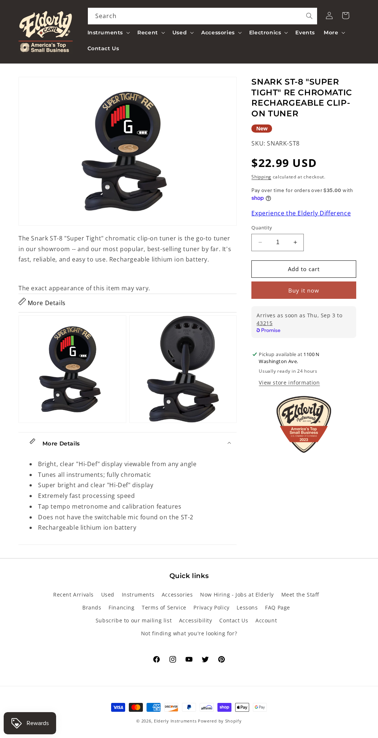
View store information (289, 382)
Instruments (138, 594)
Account (266, 620)
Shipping (261, 177)
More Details (46, 303)
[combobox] (202, 16)
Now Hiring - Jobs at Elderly (237, 594)
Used (107, 594)
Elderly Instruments (175, 721)
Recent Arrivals (73, 594)
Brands (92, 607)
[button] (108, 32)
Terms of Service (164, 607)
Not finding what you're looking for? (189, 633)
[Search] (309, 16)
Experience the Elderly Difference (301, 213)
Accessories (177, 594)
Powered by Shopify (220, 721)
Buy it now (303, 290)
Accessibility (195, 620)
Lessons (247, 607)
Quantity (261, 227)
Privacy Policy (211, 607)
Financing (121, 607)
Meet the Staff (300, 594)
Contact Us (233, 620)
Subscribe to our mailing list (134, 620)
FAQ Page (277, 607)
